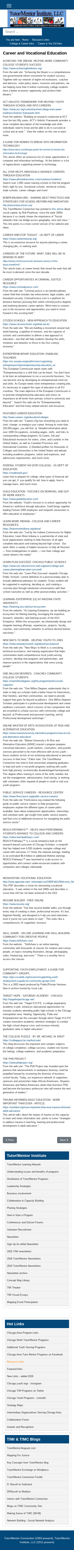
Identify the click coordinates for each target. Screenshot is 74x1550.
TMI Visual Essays (17, 1294)
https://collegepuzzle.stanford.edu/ (22, 1040)
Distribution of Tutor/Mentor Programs (27, 1179)
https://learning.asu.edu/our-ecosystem (24, 606)
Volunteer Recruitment (19, 1229)
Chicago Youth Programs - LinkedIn (26, 1398)
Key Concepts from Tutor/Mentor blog (27, 1462)
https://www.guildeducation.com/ (20, 499)
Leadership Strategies (19, 1186)
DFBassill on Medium (19, 1491)
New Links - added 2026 (20, 1376)
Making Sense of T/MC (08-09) (24, 1513)
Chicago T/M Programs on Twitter (25, 1390)
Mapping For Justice (18, 1455)
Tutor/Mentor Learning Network (24, 1164)
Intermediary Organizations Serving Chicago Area (34, 1412)
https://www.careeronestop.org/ (20, 238)
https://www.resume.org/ (16, 904)
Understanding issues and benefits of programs (33, 1171)
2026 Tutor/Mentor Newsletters (24, 1258)
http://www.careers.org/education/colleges (26, 417)
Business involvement (19, 1193)
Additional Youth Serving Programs (26, 1347)
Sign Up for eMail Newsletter (22, 1244)
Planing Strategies (17, 1207)
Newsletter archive (17, 1273)
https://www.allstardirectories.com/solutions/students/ (32, 179)
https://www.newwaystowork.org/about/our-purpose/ (31, 643)
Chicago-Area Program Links (23, 1332)
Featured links (15, 1369)
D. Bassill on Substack (19, 1484)
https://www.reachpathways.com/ (21, 837)
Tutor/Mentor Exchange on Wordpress (28, 1469)
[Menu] (9, 5)
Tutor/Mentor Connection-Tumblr (25, 1477)
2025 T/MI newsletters (19, 1251)
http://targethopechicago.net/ (18, 999)
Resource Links (15, 1361)
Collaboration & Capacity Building (25, 1200)
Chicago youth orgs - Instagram (24, 1383)
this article (57, 209)
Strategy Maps (15, 1405)
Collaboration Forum (18, 1419)
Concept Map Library (18, 1280)
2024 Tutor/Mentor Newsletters (24, 1265)
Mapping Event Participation (22, 1302)
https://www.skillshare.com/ (18, 940)
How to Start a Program (20, 1215)
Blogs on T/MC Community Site (24, 1506)
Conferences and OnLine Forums (25, 1222)
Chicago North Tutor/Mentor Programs (28, 1340)
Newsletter (13, 1236)
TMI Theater (13, 1287)
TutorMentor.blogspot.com (21, 1448)
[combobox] (22, 31)
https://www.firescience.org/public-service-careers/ (30, 796)
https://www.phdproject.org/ (18, 1062)
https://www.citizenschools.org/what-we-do (26, 324)
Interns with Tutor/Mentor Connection (27, 1498)
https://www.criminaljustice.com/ (20, 287)
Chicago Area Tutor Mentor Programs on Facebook (35, 1354)
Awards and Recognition (20, 1427)
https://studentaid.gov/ (15, 472)
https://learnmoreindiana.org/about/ (22, 528)
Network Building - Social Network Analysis (30, 1520)
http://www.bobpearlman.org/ (17, 205)
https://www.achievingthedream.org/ (22, 68)
